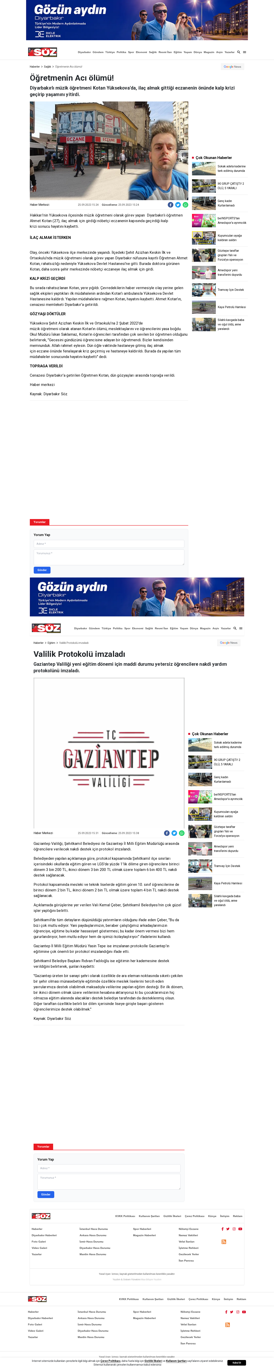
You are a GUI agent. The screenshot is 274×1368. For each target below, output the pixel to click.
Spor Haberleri (142, 1228)
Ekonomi (141, 52)
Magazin (209, 52)
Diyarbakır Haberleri (44, 1235)
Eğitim (178, 52)
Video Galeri (39, 1247)
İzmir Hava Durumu (91, 1241)
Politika (121, 52)
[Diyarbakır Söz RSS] (224, 1242)
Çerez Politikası (194, 1216)
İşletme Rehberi (189, 1247)
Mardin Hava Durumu (93, 1254)
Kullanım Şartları (149, 1216)
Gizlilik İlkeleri (172, 1216)
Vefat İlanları (186, 1241)
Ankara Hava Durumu (93, 1235)
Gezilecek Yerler (189, 1254)
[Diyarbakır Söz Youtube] (240, 1229)
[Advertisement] (109, 430)
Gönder (42, 570)
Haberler (35, 66)
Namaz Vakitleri (188, 1235)
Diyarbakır (84, 52)
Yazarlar (229, 52)
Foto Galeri (39, 1241)
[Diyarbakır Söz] (42, 52)
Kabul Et (237, 1362)
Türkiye (110, 52)
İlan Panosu (186, 1260)
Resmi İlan (165, 52)
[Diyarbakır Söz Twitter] (228, 1229)
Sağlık (153, 52)
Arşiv (219, 52)
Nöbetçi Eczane (189, 1228)
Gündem (98, 52)
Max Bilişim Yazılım (151, 1279)
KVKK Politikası (125, 1216)
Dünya (198, 52)
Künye (212, 1216)
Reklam (237, 1216)
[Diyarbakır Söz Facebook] (222, 1229)
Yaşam (188, 52)
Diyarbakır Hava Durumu (95, 1247)
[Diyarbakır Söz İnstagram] (234, 1229)
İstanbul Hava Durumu (94, 1228)
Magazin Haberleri (144, 1235)
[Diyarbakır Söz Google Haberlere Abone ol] (232, 66)
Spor (131, 52)
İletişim (224, 1216)
